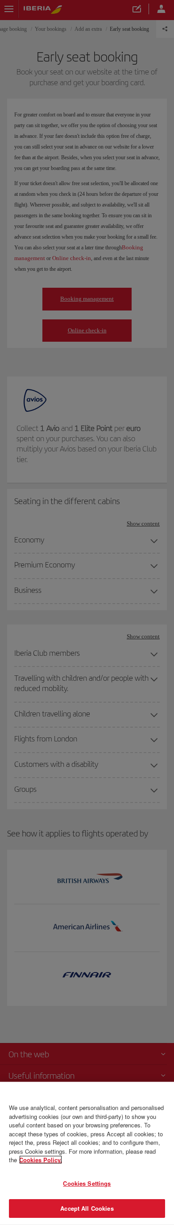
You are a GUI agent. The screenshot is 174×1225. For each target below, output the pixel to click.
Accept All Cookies (86, 1208)
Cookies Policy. (40, 1159)
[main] (87, 1153)
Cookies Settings (87, 1183)
